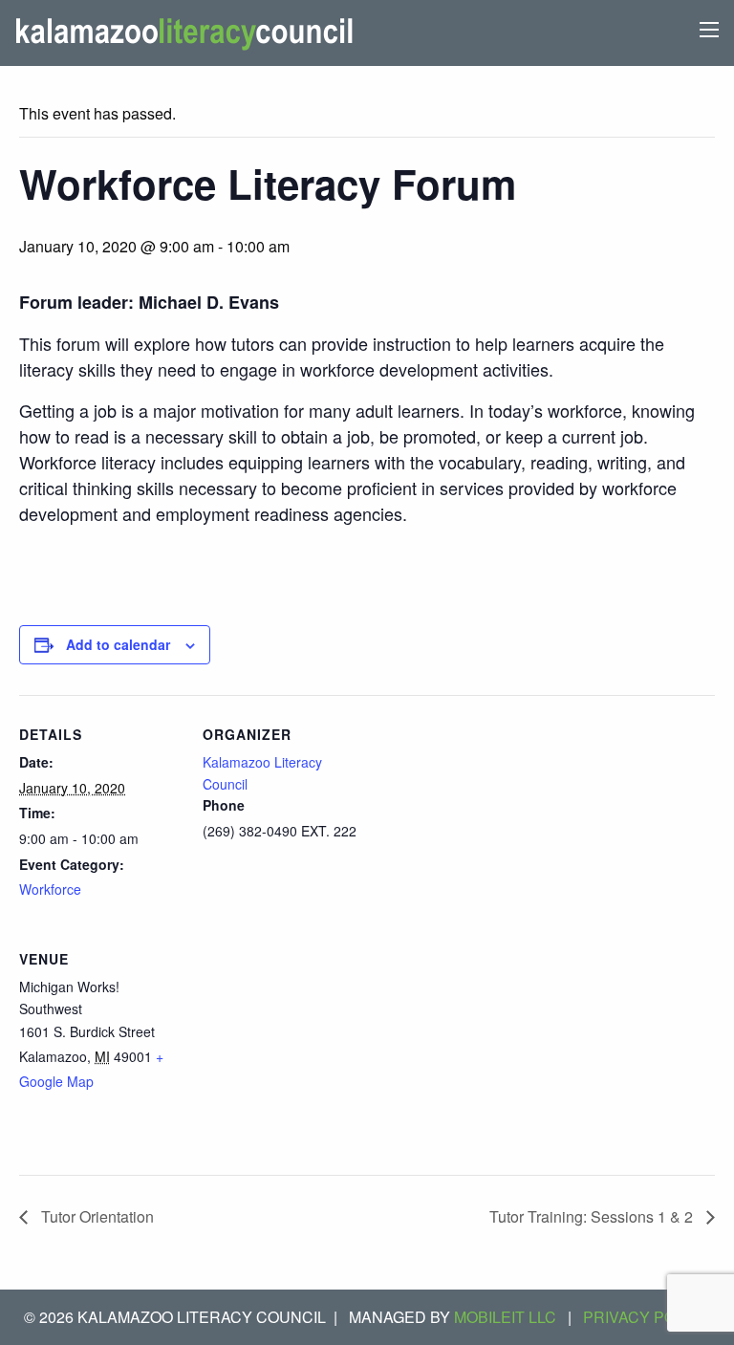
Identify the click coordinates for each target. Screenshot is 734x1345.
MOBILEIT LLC (505, 1317)
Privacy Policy (646, 1317)
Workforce (50, 889)
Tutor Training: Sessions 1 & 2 (593, 1216)
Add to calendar (118, 644)
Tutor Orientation (95, 1216)
